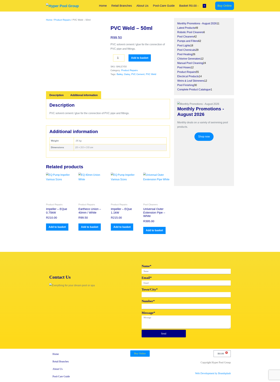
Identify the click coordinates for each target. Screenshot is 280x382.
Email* (147, 277)
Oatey (127, 74)
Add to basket (139, 57)
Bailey (120, 74)
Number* (148, 301)
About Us (142, 5)
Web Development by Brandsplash (213, 373)
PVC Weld (151, 74)
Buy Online (224, 5)
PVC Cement (138, 74)
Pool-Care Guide (164, 5)
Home (103, 5)
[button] (211, 6)
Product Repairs (62, 19)
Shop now (204, 136)
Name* (146, 266)
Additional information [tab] (84, 95)
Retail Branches (121, 5)
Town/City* (150, 289)
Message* (148, 312)
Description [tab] (56, 95)
